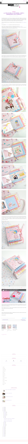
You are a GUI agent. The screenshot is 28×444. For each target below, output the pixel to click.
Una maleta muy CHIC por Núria (9, 396)
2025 (3, 408)
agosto (5, 415)
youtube (13, 361)
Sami (19, 26)
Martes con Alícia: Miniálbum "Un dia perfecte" (10, 389)
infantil (3, 384)
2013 (3, 434)
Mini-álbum (4, 373)
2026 (3, 407)
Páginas (3, 376)
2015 (3, 432)
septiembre (5, 414)
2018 (3, 429)
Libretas (4, 372)
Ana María (7, 24)
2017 (3, 430)
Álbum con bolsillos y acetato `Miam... (15, 329)
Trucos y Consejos (5, 380)
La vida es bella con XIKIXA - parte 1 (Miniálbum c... (9, 418)
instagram (21, 361)
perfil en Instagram (24, 22)
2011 (3, 436)
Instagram (4, 288)
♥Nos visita (14, 11)
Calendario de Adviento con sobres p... (9, 330)
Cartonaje (4, 368)
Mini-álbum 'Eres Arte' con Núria (4, 329)
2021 (3, 426)
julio (4, 416)
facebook (6, 361)
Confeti (21, 26)
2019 (3, 428)
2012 (3, 435)
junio (4, 417)
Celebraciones (4, 369)
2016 (3, 431)
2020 (3, 427)
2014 (3, 433)
